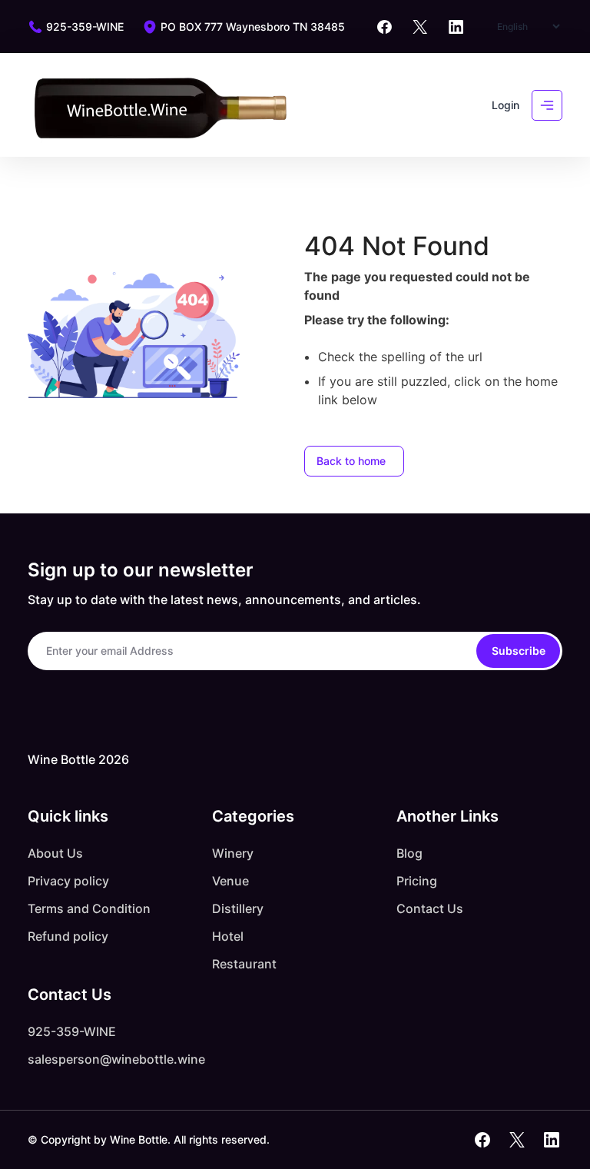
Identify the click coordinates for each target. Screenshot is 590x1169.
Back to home (351, 460)
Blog (409, 853)
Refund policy (68, 936)
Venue (230, 880)
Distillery (238, 908)
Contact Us (429, 908)
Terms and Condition (89, 908)
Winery (233, 853)
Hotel (228, 936)
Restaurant (244, 963)
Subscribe (518, 650)
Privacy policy (68, 880)
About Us (55, 853)
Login (505, 104)
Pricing (416, 880)
